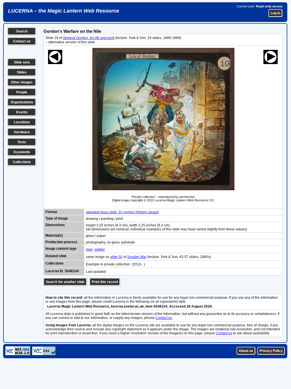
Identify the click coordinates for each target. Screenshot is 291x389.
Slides (22, 72)
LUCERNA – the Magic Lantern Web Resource (63, 11)
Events (22, 112)
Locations (22, 122)
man (89, 249)
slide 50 (116, 257)
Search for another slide (65, 282)
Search (22, 31)
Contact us (22, 41)
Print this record (105, 282)
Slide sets (22, 62)
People (21, 92)
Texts (21, 142)
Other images (22, 82)
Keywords (22, 152)
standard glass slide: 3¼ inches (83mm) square (122, 212)
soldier (99, 249)
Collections (22, 162)
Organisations (22, 102)
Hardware (22, 132)
